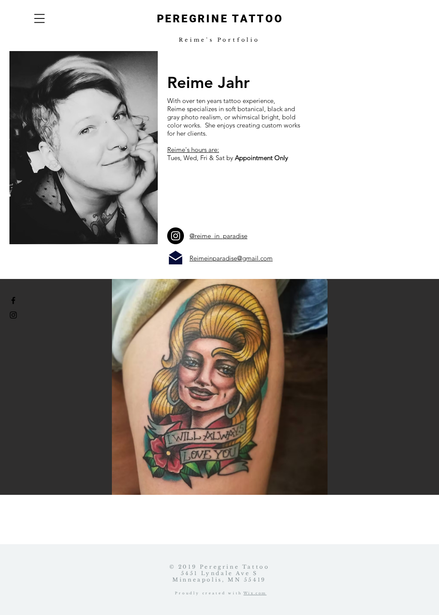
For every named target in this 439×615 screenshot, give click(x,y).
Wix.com (255, 593)
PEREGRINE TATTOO (220, 18)
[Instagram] (175, 235)
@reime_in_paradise (218, 236)
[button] (39, 18)
